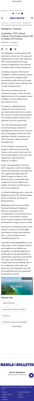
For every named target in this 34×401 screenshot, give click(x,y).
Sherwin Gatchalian (9, 303)
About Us (4, 392)
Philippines (6, 28)
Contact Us (5, 399)
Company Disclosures (24, 392)
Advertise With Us (7, 394)
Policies (20, 394)
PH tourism (6, 316)
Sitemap (4, 397)
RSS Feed (20, 397)
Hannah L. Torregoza (10, 42)
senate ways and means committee (14, 309)
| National (16, 28)
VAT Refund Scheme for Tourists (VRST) (15, 322)
